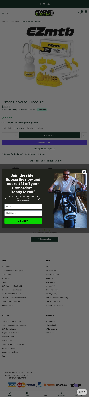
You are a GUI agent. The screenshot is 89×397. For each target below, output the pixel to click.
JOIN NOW (23, 220)
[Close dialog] (84, 172)
